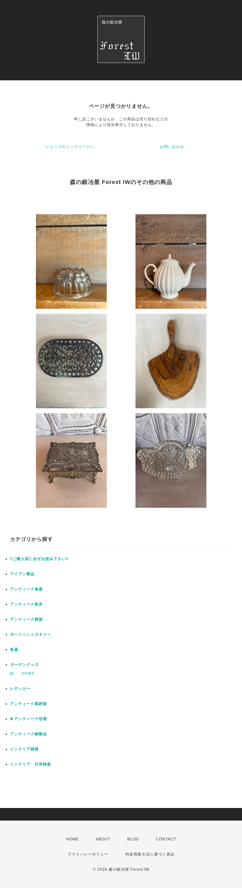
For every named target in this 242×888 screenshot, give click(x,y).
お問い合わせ (172, 147)
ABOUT (103, 839)
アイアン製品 (22, 574)
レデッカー (20, 688)
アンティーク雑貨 (26, 619)
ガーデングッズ (24, 664)
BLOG (133, 839)
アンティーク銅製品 (28, 734)
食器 (14, 649)
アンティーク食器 (26, 589)
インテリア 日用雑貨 (30, 764)
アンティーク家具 (26, 604)
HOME (72, 839)
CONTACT (166, 839)
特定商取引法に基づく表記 (150, 854)
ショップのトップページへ (70, 147)
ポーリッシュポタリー (30, 634)
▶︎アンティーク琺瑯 (28, 719)
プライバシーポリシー (87, 854)
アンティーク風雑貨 (28, 704)
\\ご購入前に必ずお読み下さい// (39, 559)
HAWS (28, 673)
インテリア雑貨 (24, 749)
